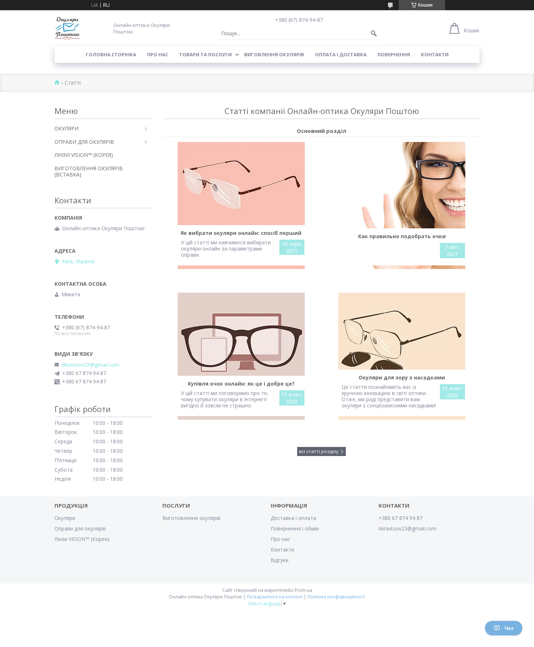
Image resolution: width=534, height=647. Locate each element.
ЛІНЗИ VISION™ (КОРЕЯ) (83, 154)
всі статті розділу (319, 451)
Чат (509, 628)
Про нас (157, 54)
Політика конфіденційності (336, 597)
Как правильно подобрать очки (402, 236)
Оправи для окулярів (80, 528)
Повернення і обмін (295, 528)
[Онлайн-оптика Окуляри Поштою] (67, 28)
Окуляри (64, 517)
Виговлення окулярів (274, 54)
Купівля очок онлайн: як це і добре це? (241, 383)
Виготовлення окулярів (191, 517)
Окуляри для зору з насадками (402, 377)
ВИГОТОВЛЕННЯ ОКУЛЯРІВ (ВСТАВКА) (88, 171)
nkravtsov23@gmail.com (90, 365)
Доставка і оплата (293, 517)
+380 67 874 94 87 (400, 517)
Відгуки (279, 560)
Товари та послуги (205, 54)
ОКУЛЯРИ (66, 128)
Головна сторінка (111, 54)
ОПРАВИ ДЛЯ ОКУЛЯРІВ (84, 141)
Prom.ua (303, 590)
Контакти (435, 54)
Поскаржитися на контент (275, 597)
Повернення (393, 54)
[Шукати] (374, 33)
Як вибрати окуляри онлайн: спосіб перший (241, 232)
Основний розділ (321, 130)
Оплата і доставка (341, 54)
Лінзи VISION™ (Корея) (81, 539)
